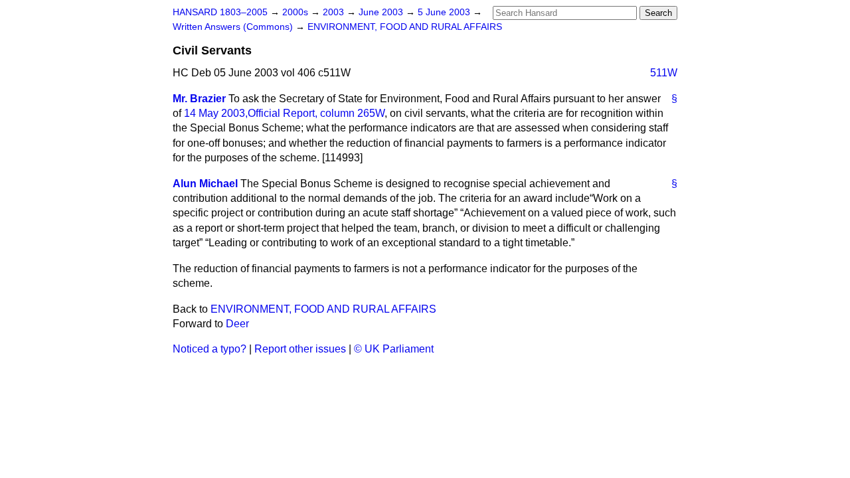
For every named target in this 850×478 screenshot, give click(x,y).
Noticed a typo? (209, 349)
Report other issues (300, 349)
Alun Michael (205, 183)
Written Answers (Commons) (234, 27)
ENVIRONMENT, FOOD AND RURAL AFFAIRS (404, 27)
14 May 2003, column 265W (284, 113)
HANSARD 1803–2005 (220, 12)
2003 (335, 12)
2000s (296, 12)
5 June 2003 (445, 12)
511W (663, 72)
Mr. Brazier (199, 98)
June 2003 (382, 12)
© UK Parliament (394, 349)
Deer (237, 323)
